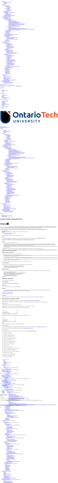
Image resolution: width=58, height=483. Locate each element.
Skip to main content (3, 84)
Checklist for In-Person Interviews (11, 189)
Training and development (8, 61)
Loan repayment (6, 11)
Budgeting (5, 75)
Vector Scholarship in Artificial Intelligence (14, 154)
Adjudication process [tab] (5, 303)
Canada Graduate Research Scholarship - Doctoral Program (17, 23)
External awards (7, 40)
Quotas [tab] (3, 232)
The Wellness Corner (8, 67)
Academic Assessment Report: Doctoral (7, 293)
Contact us (5, 132)
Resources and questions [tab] (5, 325)
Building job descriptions (10, 46)
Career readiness (7, 58)
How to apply (9, 371)
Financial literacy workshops (7, 78)
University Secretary (5, 385)
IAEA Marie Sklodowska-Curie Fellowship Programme (16, 24)
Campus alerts (4, 102)
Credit (4, 205)
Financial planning (6, 79)
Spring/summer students (8, 139)
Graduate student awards (8, 19)
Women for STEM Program (6, 81)
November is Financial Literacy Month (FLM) (10, 208)
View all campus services (5, 106)
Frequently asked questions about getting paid (13, 66)
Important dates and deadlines (6, 80)
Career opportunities (4, 90)
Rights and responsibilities (10, 55)
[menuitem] (30, 2)
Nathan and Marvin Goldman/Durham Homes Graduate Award (17, 28)
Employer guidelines (10, 173)
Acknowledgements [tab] (4, 329)
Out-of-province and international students (9, 15)
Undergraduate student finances (8, 35)
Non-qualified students (8, 142)
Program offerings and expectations (8, 82)
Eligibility (6, 13)
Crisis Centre (4, 103)
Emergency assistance (7, 77)
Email (3, 96)
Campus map (4, 380)
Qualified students (7, 14)
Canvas (3, 95)
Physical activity (7, 70)
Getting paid (7, 65)
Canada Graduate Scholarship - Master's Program (15, 22)
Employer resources (6, 42)
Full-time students (7, 6)
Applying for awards (8, 30)
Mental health (7, 72)
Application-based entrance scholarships (12, 167)
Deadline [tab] (3, 236)
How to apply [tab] (4, 276)
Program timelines (9, 44)
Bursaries (6, 39)
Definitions (5, 1)
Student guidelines (9, 186)
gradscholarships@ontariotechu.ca (28, 328)
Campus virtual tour (4, 382)
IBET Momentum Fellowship (13, 25)
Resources (3, 74)
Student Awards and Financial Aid (5, 127)
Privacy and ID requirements (7, 474)
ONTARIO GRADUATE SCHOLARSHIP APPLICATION (10, 283)
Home (3, 214)
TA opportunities (7, 33)
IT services (3, 104)
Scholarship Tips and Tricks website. (42, 326)
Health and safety (7, 49)
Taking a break (7, 202)
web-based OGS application (7, 238)
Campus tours (4, 381)
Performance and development (9, 50)
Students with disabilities (10, 38)
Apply (3, 89)
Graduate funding (7, 31)
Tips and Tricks (7, 161)
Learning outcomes (9, 62)
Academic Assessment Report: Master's (7, 292)
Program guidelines (8, 43)
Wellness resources (6, 68)
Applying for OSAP (6, 5)
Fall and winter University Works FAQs (12, 52)
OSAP (3, 4)
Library (3, 105)
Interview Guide (9, 176)
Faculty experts (4, 375)
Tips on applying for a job (10, 59)
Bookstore (3, 101)
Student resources (6, 441)
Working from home (8, 69)
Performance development (10, 64)
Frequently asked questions (7, 2)
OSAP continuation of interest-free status (9, 12)
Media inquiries (4, 376)
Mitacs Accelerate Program (12, 20)
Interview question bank (10, 47)
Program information (8, 183)
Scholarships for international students (12, 37)
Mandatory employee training (11, 63)
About (3, 129)
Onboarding (7, 48)
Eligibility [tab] (3, 241)
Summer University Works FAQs (11, 53)
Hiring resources (7, 45)
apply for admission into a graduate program (30, 300)
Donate (3, 91)
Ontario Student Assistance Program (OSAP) (11, 34)
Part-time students (7, 8)
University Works (4, 170)
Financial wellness (7, 469)
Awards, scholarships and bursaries (6, 145)
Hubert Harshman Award (12, 27)
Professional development (10, 192)
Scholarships (7, 36)
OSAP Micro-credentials (7, 16)
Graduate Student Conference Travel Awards (13, 158)
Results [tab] (3, 322)
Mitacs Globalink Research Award (13, 21)
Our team (5, 3)
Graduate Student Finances (7, 18)
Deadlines (8, 9)
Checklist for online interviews (11, 60)
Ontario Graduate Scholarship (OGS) (14, 151)
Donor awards (6, 17)
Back (4, 360)
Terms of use (3, 370)
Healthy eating (7, 71)
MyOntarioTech (4, 97)
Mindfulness (7, 198)
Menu (1, 213)
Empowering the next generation (8, 211)
